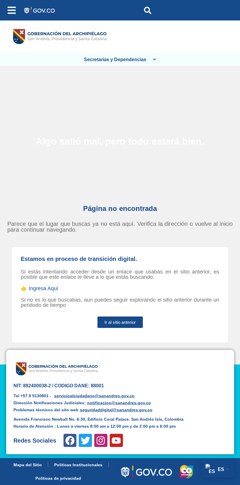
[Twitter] (85, 440)
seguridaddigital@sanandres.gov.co (116, 409)
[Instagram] (100, 440)
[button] (11, 10)
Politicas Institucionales (78, 464)
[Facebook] (70, 440)
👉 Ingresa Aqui (39, 288)
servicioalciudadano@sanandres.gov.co (94, 395)
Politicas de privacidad (58, 478)
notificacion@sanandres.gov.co (119, 402)
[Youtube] (116, 440)
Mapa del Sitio (27, 464)
